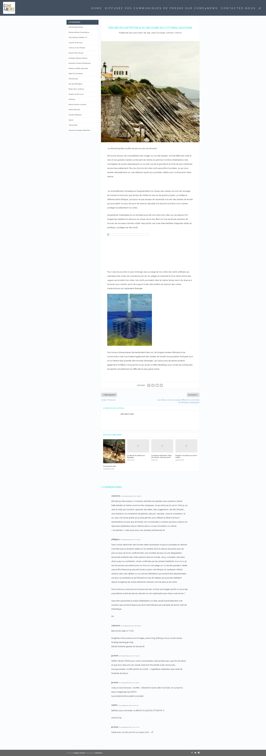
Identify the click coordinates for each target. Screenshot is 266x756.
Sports (71, 120)
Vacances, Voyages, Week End (79, 130)
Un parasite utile (109, 466)
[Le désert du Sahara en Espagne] (138, 445)
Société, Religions (75, 115)
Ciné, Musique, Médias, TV (78, 37)
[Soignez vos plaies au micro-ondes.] (186, 445)
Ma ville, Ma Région (75, 84)
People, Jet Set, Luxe (76, 94)
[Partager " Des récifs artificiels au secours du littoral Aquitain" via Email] (157, 385)
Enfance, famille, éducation (78, 68)
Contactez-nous (238, 8)
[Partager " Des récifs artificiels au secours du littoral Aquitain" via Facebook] (149, 385)
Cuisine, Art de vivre (76, 42)
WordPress (99, 753)
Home (96, 8)
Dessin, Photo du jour (76, 53)
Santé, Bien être (74, 109)
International (73, 79)
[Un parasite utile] (114, 451)
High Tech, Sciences (76, 73)
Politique (72, 99)
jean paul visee (135, 33)
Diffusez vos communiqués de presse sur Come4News (161, 8)
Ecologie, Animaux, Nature (169, 33)
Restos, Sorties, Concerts (77, 104)
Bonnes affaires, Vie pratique (79, 32)
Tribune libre (73, 125)
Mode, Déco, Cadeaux (76, 89)
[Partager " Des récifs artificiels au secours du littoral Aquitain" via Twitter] (153, 385)
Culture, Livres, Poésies (77, 48)
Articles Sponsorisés (76, 27)
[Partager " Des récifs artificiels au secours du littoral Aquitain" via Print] (161, 385)
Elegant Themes (79, 753)
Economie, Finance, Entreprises (80, 63)
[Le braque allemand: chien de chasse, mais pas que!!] (162, 445)
